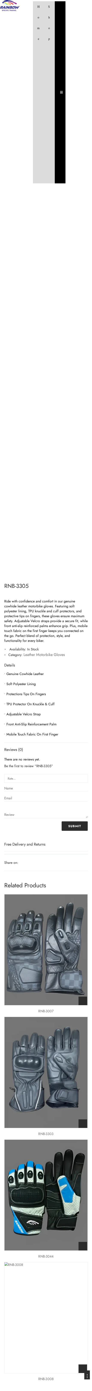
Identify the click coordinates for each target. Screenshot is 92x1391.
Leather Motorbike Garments (39, 571)
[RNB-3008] (46, 1317)
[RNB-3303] (46, 1072)
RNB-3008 (46, 1378)
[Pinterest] (34, 863)
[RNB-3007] (46, 949)
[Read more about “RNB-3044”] (83, 1246)
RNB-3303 (45, 1133)
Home (38, 22)
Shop (49, 22)
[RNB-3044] (46, 1195)
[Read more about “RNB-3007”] (83, 1001)
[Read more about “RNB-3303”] (83, 1123)
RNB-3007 (45, 1011)
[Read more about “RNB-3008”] (83, 1368)
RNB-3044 (45, 1256)
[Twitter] (28, 863)
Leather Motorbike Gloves (24, 577)
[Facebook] (22, 863)
